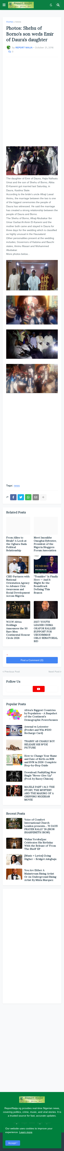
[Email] (36, 497)
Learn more (25, 1132)
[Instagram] (52, 689)
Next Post (54, 671)
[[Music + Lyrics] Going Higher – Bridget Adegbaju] (14, 859)
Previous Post (12, 671)
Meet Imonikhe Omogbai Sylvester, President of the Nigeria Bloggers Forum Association (45, 544)
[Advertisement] (32, 102)
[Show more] (43, 497)
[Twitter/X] (25, 689)
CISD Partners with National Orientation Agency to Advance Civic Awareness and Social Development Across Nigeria (18, 586)
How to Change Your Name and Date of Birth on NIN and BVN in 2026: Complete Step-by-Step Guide (40, 760)
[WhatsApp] (28, 497)
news (18, 22)
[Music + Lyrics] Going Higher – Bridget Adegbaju (40, 857)
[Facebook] (13, 497)
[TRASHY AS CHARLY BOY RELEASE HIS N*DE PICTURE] (14, 745)
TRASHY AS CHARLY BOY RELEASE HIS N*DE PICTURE (39, 744)
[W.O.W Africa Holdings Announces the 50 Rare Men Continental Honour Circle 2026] (18, 610)
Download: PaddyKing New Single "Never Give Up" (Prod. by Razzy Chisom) (40, 775)
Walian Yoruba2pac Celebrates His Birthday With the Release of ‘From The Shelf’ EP (40, 844)
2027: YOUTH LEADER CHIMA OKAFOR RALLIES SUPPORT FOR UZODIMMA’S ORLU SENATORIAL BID (46, 631)
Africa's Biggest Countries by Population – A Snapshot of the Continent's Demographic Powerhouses (41, 715)
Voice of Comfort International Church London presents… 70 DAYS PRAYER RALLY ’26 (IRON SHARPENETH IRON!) (41, 826)
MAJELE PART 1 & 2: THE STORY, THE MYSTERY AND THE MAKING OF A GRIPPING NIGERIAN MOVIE (39, 793)
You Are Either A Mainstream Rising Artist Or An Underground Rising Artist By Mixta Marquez (40, 875)
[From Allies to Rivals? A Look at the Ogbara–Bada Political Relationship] (18, 526)
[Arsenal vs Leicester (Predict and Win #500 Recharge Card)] (14, 730)
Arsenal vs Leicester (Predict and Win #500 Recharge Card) (37, 730)
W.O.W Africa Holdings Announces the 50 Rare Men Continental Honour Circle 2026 (18, 630)
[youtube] (39, 689)
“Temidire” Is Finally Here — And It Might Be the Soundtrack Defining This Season (46, 584)
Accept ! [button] (12, 1143)
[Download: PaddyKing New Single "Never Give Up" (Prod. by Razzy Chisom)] (14, 776)
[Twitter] (21, 497)
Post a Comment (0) (32, 660)
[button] (4, 5)
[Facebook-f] (12, 689)
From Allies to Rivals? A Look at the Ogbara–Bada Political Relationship (16, 544)
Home (9, 22)
